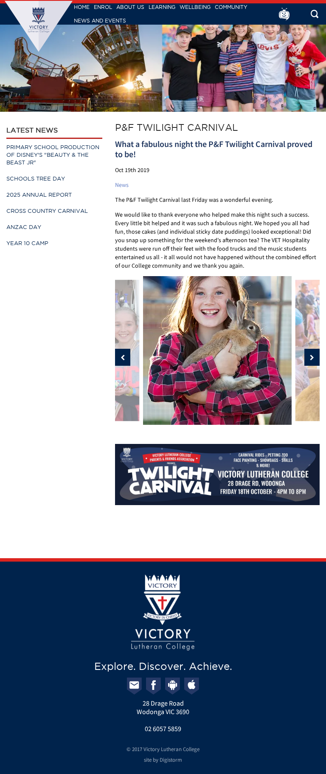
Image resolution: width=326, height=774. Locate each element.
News (122, 185)
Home (82, 7)
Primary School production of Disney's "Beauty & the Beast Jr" (52, 154)
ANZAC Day (23, 227)
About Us (130, 7)
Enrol (103, 7)
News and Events (100, 20)
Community (231, 7)
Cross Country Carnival (47, 211)
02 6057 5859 (163, 728)
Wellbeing (195, 7)
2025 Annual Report (39, 195)
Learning (162, 7)
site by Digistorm (163, 759)
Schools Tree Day (35, 178)
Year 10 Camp (27, 243)
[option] (217, 350)
